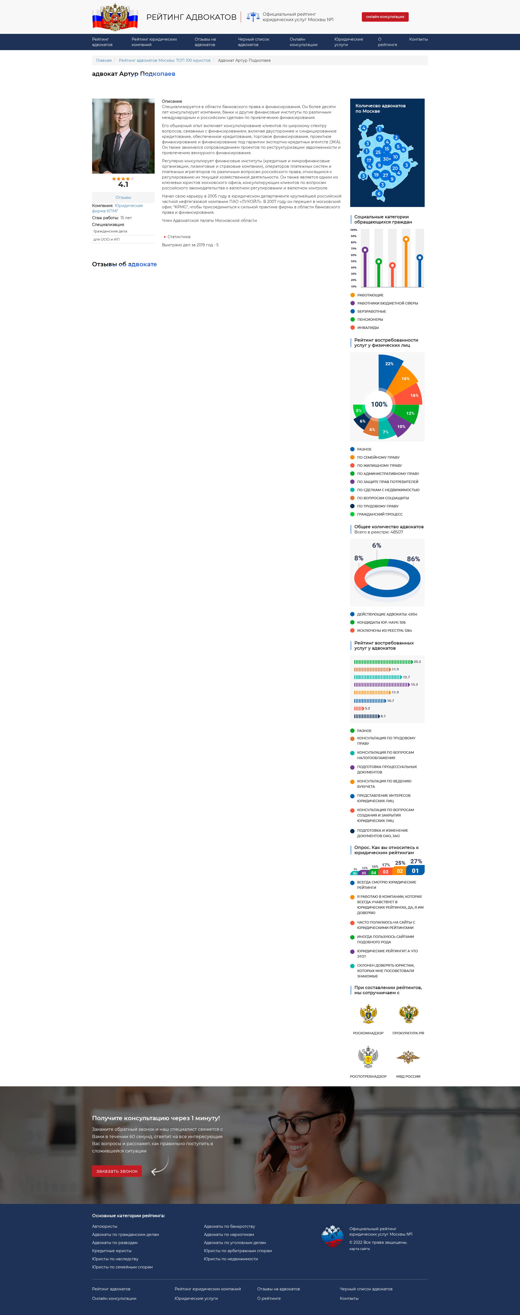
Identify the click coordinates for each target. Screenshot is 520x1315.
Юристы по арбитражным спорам (238, 1250)
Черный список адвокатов (253, 42)
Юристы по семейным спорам (122, 1267)
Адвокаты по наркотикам (229, 1234)
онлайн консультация (385, 17)
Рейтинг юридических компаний (154, 42)
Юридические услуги (348, 42)
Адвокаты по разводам (115, 1242)
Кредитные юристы (112, 1250)
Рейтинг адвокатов (102, 42)
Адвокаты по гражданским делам (125, 1234)
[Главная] (117, 17)
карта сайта (359, 1249)
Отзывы (123, 197)
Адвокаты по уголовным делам (235, 1242)
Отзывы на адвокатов (205, 42)
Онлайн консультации (304, 42)
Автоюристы (104, 1226)
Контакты (418, 39)
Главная (104, 60)
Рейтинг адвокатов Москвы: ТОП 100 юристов (165, 60)
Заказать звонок (117, 1171)
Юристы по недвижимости (231, 1258)
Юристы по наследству (115, 1258)
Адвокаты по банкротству (229, 1226)
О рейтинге (387, 42)
